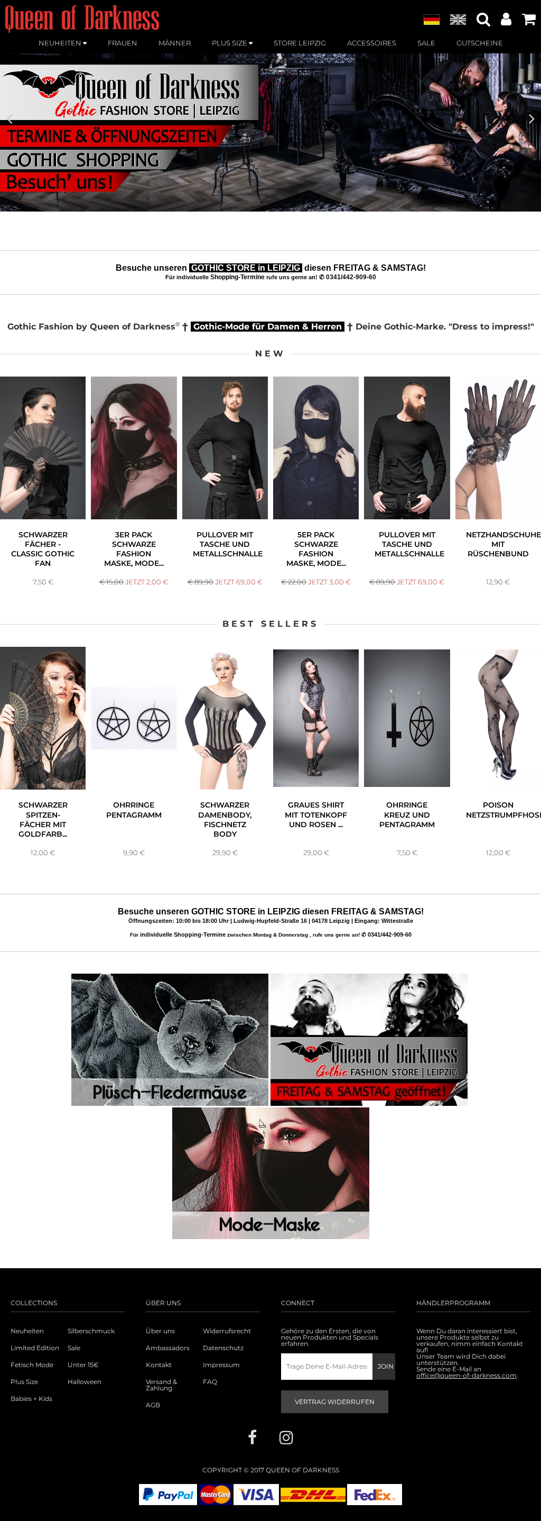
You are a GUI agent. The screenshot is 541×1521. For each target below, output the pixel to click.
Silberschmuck (91, 1331)
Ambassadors (168, 1348)
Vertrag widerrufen (335, 1402)
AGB (153, 1405)
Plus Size (24, 1382)
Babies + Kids (31, 1399)
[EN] (458, 20)
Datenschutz (223, 1348)
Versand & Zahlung (161, 1385)
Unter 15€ (83, 1365)
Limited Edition (35, 1348)
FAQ (210, 1382)
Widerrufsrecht (227, 1331)
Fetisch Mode (32, 1365)
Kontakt (159, 1365)
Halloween (84, 1382)
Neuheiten (27, 1331)
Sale (74, 1348)
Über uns (160, 1331)
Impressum (221, 1365)
